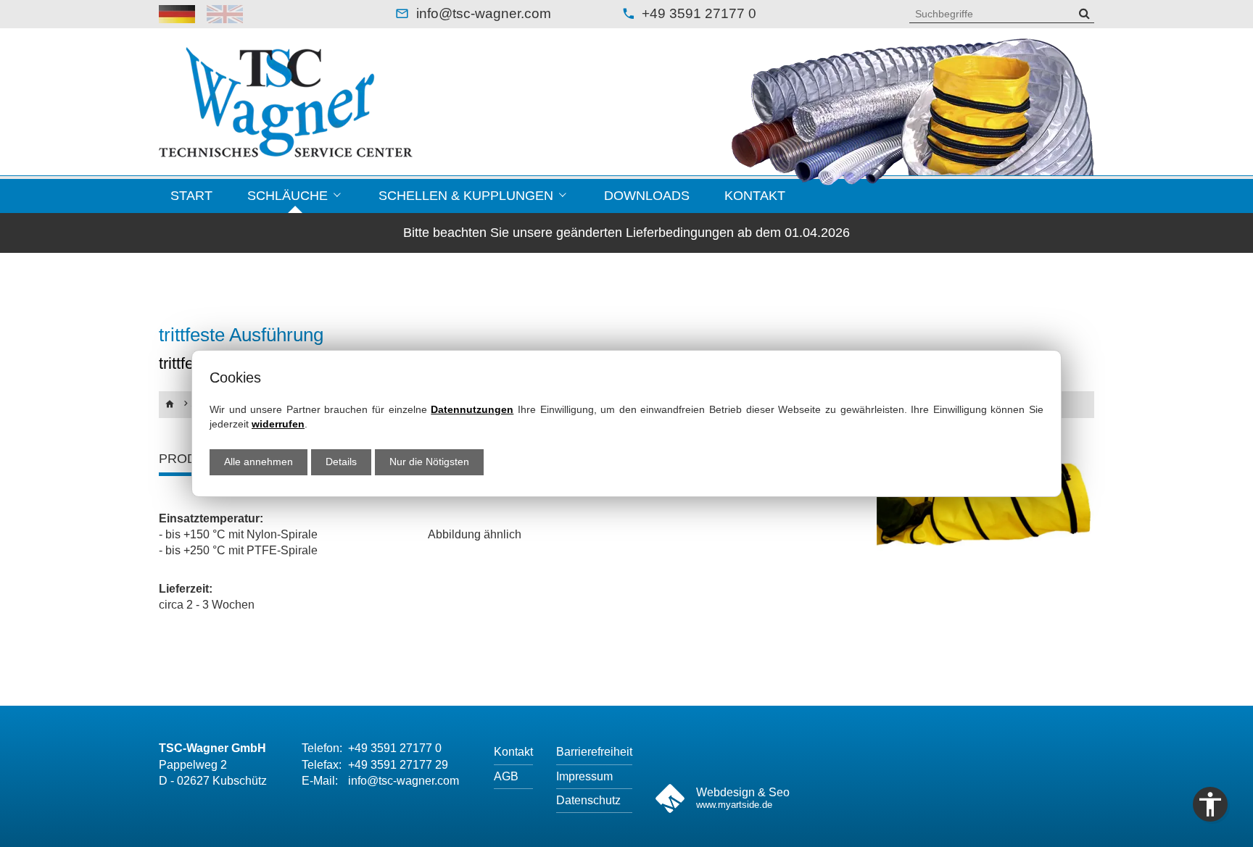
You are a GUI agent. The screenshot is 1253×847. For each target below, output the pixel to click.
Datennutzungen (472, 409)
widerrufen (278, 424)
